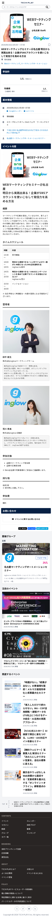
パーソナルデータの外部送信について (17, 901)
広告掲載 (5, 853)
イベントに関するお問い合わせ (27, 519)
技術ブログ (31, 825)
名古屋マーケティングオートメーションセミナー (26, 138)
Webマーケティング (12, 63)
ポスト (24, 528)
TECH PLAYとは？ (9, 869)
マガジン (5, 825)
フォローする (41, 558)
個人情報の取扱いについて (12, 893)
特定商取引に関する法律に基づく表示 (17, 897)
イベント (9, 804)
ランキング (31, 833)
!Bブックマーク (42, 528)
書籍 (28, 829)
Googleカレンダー (15, 111)
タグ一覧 (5, 837)
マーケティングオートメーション (34, 63)
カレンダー (31, 821)
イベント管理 (7, 877)
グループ (5, 833)
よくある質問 (7, 873)
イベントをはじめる (35, 873)
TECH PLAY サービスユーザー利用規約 (17, 889)
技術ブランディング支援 (11, 849)
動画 (3, 829)
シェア (32, 528)
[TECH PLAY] (27, 2)
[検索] (47, 6)
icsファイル (30, 111)
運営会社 (5, 857)
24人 (45, 562)
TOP (3, 804)
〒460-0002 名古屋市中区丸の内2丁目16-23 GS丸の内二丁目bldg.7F (27, 131)
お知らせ (30, 869)
